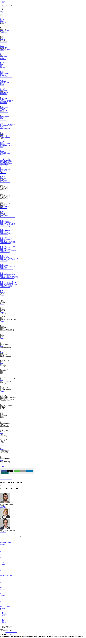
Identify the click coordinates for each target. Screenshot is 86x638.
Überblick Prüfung (3, 39)
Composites (2, 72)
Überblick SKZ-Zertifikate (4, 257)
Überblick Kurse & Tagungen (5, 49)
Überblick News (3, 211)
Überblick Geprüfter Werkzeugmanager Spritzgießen (8, 284)
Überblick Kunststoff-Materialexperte (6, 285)
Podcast (1, 66)
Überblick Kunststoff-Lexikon (5, 183)
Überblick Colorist (3, 290)
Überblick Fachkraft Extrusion (5, 287)
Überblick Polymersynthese (4, 221)
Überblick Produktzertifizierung (5, 137)
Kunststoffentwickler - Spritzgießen (6, 161)
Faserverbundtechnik (3, 86)
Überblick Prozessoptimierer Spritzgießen (6, 281)
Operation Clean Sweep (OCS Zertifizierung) (7, 124)
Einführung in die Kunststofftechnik (6, 145)
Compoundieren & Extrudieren (5, 143)
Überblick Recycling (3, 240)
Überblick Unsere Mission (4, 206)
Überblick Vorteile (3, 178)
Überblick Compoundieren (4, 227)
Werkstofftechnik (3, 152)
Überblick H (2, 352)
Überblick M (2, 380)
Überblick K (2, 367)
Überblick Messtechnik (4, 92)
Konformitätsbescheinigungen (5, 128)
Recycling (2, 99)
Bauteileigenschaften (3, 93)
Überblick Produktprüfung (4, 116)
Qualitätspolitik (2, 44)
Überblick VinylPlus (3, 261)
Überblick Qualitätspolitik (4, 131)
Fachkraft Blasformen (3, 170)
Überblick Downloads (3, 135)
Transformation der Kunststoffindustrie (6, 100)
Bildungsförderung (3, 154)
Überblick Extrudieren (3, 229)
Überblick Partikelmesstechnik (5, 236)
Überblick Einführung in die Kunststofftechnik (7, 266)
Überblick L (2, 376)
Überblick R (2, 411)
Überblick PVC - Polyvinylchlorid (5, 222)
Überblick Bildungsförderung (5, 275)
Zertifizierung (2, 18)
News (3, 2)
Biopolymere (2, 71)
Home (3, 466)
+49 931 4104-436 (3, 506)
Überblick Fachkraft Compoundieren (6, 286)
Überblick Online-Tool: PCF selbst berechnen (7, 245)
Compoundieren (2, 83)
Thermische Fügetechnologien (5, 88)
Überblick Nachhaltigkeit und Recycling (6, 269)
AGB (13, 632)
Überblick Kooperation (4, 112)
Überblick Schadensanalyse (4, 255)
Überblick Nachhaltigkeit (4, 215)
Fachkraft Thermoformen (4, 168)
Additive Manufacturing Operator (5, 158)
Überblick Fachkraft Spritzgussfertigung (6, 283)
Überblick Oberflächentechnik (5, 232)
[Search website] (0, 15)
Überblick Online (3, 173)
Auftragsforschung (3, 114)
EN (4, 9)
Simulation (2, 109)
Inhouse (1, 53)
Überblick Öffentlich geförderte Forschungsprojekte (8, 250)
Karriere (3, 1)
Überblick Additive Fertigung (5, 226)
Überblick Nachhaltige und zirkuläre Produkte (7, 242)
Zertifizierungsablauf (3, 45)
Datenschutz (10, 632)
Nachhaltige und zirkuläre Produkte (6, 101)
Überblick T (2, 433)
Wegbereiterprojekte (3, 113)
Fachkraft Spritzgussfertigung (5, 164)
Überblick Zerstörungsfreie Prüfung (6, 238)
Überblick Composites (3, 263)
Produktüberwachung (3, 42)
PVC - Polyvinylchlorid (4, 76)
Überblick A (2, 295)
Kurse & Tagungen (3, 19)
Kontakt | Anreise (5, 619)
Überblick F (2, 338)
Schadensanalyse (3, 120)
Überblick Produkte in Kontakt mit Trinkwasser (7, 259)
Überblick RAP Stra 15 (4, 260)
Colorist (1, 171)
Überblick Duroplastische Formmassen (6, 219)
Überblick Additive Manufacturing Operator (7, 278)
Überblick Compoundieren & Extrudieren (6, 264)
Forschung (4, 613)
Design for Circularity (3, 103)
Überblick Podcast (3, 213)
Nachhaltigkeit (2, 67)
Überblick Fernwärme (3, 267)
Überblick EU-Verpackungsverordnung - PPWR (8, 246)
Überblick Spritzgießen (4, 234)
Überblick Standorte (3, 208)
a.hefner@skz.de (3, 507)
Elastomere (2, 74)
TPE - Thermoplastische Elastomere (6, 77)
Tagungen (2, 50)
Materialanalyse (2, 117)
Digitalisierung (2, 144)
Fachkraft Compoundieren (4, 166)
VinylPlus (1, 127)
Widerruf (15, 632)
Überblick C (2, 312)
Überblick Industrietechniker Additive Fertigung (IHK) (9, 277)
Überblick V (2, 449)
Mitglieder (2, 58)
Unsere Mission (2, 62)
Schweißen (2, 150)
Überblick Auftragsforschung (5, 252)
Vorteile (1, 57)
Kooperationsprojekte (3, 78)
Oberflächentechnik (3, 87)
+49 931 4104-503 (3, 532)
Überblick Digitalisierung (4, 107)
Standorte (1, 63)
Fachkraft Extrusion (3, 167)
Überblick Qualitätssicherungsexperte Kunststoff (8, 282)
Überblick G (2, 346)
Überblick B (2, 304)
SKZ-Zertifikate (2, 123)
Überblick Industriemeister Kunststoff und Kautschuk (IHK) (9, 276)
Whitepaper (2, 54)
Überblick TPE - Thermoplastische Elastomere (7, 223)
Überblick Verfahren (3, 254)
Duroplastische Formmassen (4, 73)
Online (1, 52)
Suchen (4, 6)
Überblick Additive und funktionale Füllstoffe (7, 217)
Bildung (3, 612)
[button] (4, 471)
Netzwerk (1, 20)
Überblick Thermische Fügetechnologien (6, 233)
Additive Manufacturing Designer (5, 159)
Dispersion (2, 84)
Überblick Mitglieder (3, 180)
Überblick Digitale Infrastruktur (5, 247)
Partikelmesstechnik (3, 94)
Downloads (2, 46)
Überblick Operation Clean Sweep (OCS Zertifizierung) (9, 258)
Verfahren (1, 119)
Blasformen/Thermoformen (4, 82)
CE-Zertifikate (2, 122)
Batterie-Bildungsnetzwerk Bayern (5, 153)
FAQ (3, 620)
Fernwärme (2, 146)
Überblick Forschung (3, 32)
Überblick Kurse (3, 140)
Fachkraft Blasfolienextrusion (5, 169)
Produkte (1, 118)
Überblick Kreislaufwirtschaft (5, 98)
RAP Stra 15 (2, 126)
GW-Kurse (4, 622)
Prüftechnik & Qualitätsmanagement (6, 149)
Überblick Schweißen (3, 271)
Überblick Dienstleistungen (4, 30)
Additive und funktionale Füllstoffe (5, 70)
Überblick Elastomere (3, 220)
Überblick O (2, 394)
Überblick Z (2, 460)
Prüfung (1, 17)
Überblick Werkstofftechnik (4, 273)
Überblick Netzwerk (3, 56)
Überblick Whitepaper (3, 176)
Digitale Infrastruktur (3, 108)
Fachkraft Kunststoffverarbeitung (5, 160)
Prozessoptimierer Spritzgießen (5, 162)
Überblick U (2, 445)
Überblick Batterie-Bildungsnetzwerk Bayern (7, 274)
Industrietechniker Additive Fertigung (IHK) (7, 157)
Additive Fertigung (3, 81)
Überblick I (2, 363)
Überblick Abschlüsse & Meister (5, 156)
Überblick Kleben (3, 231)
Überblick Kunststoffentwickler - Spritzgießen (7, 280)
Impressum (6, 632)
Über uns (3, 618)
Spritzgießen (2, 89)
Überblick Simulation (3, 248)
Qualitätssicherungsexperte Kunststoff (6, 163)
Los (10, 630)
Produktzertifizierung (3, 47)
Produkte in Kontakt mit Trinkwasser (6, 125)
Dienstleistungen (3, 16)
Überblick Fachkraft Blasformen (5, 289)
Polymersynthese (3, 75)
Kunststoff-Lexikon (5, 3)
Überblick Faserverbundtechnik (5, 230)
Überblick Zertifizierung (4, 43)
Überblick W (2, 455)
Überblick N (2, 391)
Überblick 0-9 (2, 292)
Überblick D (2, 321)
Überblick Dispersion (3, 228)
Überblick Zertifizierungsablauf (5, 133)
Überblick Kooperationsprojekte (5, 225)
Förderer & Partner (3, 59)
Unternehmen (2, 21)
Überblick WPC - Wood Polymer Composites (7, 224)
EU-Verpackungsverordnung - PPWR (6, 105)
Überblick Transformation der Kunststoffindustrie (8, 241)
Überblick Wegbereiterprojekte (5, 251)
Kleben (1, 147)
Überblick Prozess (3, 80)
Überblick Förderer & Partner (5, 182)
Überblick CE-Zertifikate (4, 256)
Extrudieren (2, 85)
